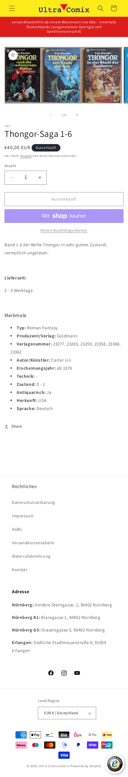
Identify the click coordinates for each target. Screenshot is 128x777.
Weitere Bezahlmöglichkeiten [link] (64, 230)
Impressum (23, 515)
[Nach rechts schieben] (77, 114)
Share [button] (16, 426)
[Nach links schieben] (50, 114)
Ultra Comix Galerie (54, 766)
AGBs (17, 529)
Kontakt (19, 569)
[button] (11, 8)
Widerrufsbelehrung (31, 556)
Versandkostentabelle (33, 542)
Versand (26, 156)
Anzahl (10, 165)
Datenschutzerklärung (33, 502)
